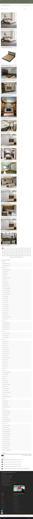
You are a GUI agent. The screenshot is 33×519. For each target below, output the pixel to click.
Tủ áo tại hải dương (5, 298)
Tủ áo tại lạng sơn (5, 300)
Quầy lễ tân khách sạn (6, 415)
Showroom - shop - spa (4, 423)
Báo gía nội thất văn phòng (6, 372)
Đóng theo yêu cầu (4, 267)
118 (15, 257)
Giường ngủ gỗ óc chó (6, 349)
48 (16, 251)
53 (24, 251)
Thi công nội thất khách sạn (6, 419)
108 (21, 255)
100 (8, 255)
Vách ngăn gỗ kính (5, 380)
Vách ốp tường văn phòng (6, 384)
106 (18, 255)
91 (24, 254)
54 (25, 251)
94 (28, 254)
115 (10, 257)
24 (8, 249)
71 (22, 252)
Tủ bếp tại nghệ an (5, 312)
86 (16, 254)
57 (30, 251)
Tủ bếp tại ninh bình (5, 314)
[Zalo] (31, 518)
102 (11, 255)
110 (24, 255)
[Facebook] (27, 518)
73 (25, 252)
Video (2, 497)
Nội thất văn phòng (16, 505)
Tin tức (2, 509)
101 (10, 255)
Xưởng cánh (3, 507)
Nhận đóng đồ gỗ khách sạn (7, 421)
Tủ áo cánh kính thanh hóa (6, 292)
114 (30, 255)
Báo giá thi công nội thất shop (7, 429)
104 (15, 255)
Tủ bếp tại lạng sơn (5, 310)
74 (27, 252)
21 (4, 249)
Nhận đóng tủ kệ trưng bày (6, 445)
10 (16, 248)
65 (13, 252)
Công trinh (2, 501)
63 (10, 252)
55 (27, 251)
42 (7, 251)
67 (16, 252)
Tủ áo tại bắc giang (5, 296)
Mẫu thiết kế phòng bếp (6, 329)
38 (30, 249)
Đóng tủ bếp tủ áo (3, 331)
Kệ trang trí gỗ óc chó (6, 351)
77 (2, 254)
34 (24, 249)
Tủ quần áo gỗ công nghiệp (6, 288)
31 (19, 249)
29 (16, 249)
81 (8, 254)
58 (2, 252)
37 (28, 249)
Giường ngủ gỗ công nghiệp (6, 316)
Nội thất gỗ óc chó (16, 499)
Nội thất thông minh (4, 398)
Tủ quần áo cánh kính (6, 337)
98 (5, 255)
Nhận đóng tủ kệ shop (6, 441)
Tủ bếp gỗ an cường (5, 335)
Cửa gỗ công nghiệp (5, 390)
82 (10, 254)
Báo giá (2, 499)
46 (13, 251)
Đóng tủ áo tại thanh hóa (6, 286)
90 (22, 254)
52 (22, 251)
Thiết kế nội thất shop (6, 427)
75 (28, 252)
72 (24, 252)
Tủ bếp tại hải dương (6, 308)
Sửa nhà (2, 503)
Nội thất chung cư (3, 261)
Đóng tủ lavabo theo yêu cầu (7, 269)
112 (27, 255)
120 (18, 257)
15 (24, 248)
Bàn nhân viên (5, 378)
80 (7, 254)
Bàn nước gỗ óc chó (5, 347)
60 (5, 252)
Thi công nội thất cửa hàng (6, 435)
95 (30, 254)
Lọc (2, 455)
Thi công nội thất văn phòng (6, 392)
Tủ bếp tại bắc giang (5, 306)
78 (4, 254)
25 (10, 249)
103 (13, 255)
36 (27, 249)
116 (11, 257)
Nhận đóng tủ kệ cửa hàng (6, 443)
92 (25, 254)
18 (28, 248)
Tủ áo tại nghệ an (5, 302)
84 (13, 254)
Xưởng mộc (3, 505)
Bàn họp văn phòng (5, 386)
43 (8, 251)
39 (2, 251)
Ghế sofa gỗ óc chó (5, 345)
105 (16, 255)
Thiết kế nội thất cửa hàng (6, 431)
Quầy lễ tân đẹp (5, 376)
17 (27, 248)
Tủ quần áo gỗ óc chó (6, 353)
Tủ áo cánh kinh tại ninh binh (7, 294)
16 (25, 248)
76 (30, 252)
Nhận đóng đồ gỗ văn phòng (7, 396)
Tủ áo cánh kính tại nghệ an (6, 290)
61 (7, 252)
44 (10, 251)
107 (19, 255)
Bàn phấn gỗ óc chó (5, 355)
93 (27, 254)
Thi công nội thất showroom (7, 433)
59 (4, 252)
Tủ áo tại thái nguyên (6, 304)
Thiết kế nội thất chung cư (6, 263)
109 (22, 255)
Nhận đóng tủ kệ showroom (7, 439)
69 (19, 252)
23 (7, 249)
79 (5, 254)
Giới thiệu (2, 495)
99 (7, 255)
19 (30, 248)
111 (25, 255)
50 (19, 251)
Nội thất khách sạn (16, 509)
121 (19, 257)
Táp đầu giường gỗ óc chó (6, 357)
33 (22, 249)
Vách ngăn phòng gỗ (5, 382)
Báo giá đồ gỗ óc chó (6, 341)
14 (22, 248)
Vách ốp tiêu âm (5, 394)
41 (5, 251)
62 (8, 252)
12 (19, 248)
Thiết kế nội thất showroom (6, 425)
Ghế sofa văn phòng (5, 374)
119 (16, 257)
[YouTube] (29, 518)
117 (13, 257)
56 (28, 251)
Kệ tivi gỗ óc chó (5, 343)
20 (2, 249)
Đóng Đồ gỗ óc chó (4, 339)
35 (25, 249)
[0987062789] (2, 511)
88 (19, 254)
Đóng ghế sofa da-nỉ (5, 271)
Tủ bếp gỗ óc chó (5, 359)
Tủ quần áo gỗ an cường (6, 333)
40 (4, 251)
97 (4, 255)
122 (21, 257)
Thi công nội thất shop (6, 437)
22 (5, 249)
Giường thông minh (5, 400)
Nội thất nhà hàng (5, 417)
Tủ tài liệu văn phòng (6, 388)
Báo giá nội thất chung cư (6, 265)
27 (13, 249)
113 (28, 255)
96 (2, 255)
